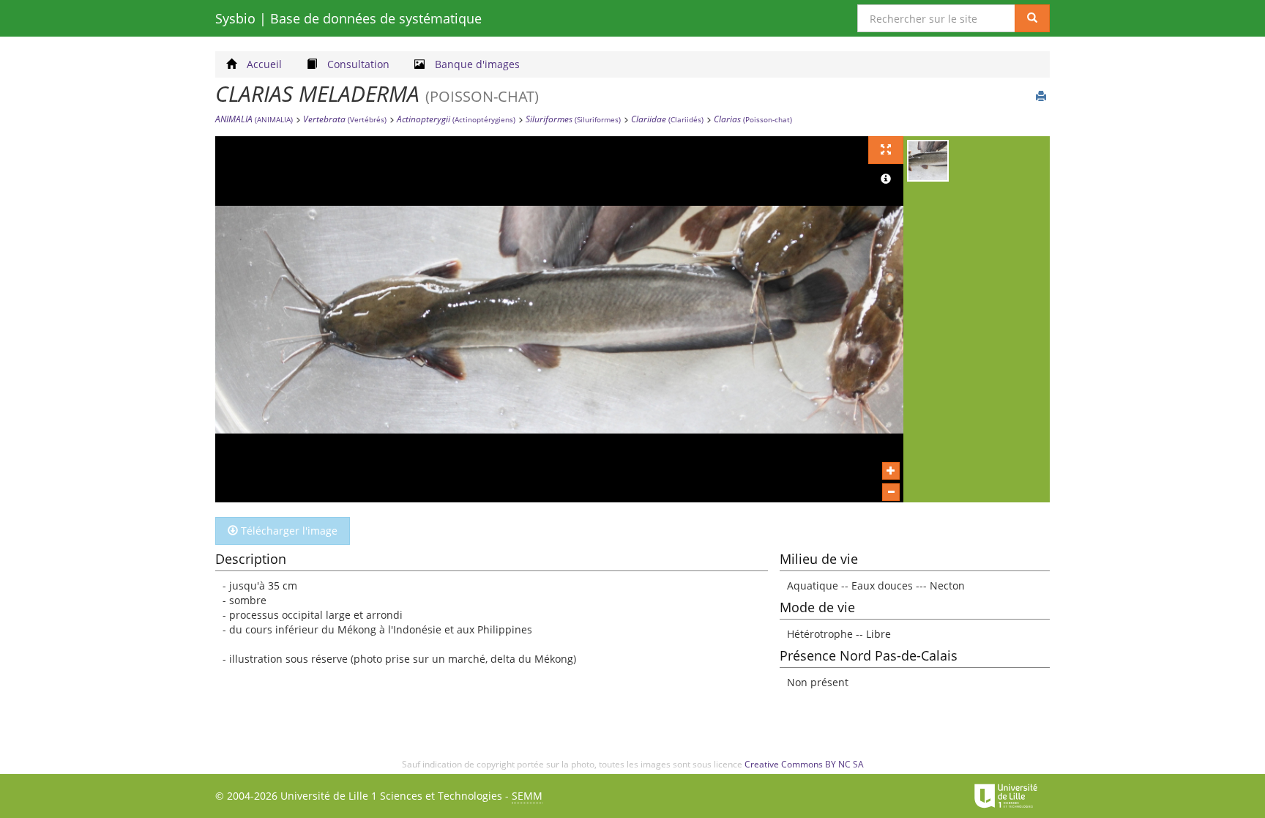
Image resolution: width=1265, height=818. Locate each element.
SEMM (527, 796)
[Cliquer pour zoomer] (891, 471)
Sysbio (348, 18)
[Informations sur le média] (885, 179)
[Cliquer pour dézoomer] (891, 492)
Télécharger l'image (287, 531)
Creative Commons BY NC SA (804, 764)
